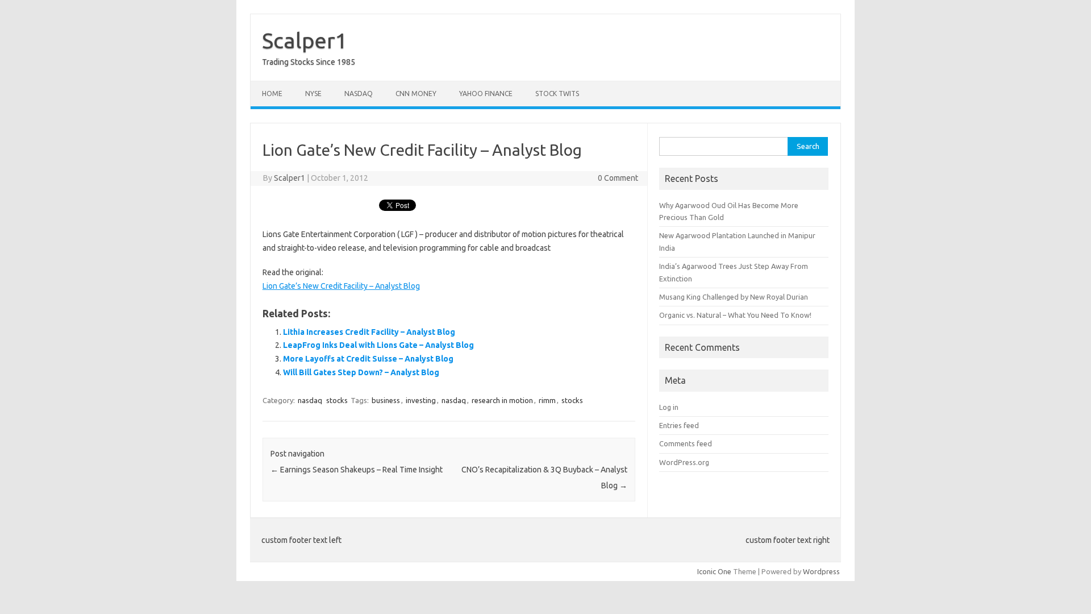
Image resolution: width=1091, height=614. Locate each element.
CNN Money (415, 93)
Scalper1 (304, 40)
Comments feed (685, 443)
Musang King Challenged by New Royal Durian (733, 297)
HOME (272, 93)
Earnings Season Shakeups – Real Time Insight (356, 469)
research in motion (502, 400)
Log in (668, 407)
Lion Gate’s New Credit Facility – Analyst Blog (341, 286)
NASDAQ (358, 93)
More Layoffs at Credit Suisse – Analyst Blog (368, 358)
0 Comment (618, 177)
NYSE (313, 93)
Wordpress (821, 571)
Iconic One (714, 571)
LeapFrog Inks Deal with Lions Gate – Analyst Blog (378, 345)
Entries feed (679, 425)
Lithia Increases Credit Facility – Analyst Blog (369, 332)
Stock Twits (557, 93)
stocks (337, 400)
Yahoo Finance (486, 93)
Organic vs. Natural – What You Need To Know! (735, 315)
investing (421, 400)
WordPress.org (684, 462)
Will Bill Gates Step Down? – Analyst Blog (361, 372)
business (386, 400)
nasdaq (310, 400)
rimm (547, 400)
